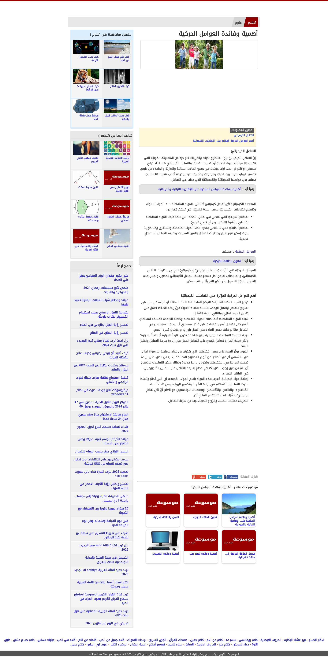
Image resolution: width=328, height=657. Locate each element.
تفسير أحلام (157, 644)
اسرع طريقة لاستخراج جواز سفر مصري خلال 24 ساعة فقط (103, 416)
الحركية (240, 251)
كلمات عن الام (87, 640)
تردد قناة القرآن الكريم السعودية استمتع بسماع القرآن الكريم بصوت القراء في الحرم (101, 598)
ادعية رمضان (138, 644)
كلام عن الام (215, 640)
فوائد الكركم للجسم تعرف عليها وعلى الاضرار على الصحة (103, 441)
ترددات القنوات (136, 640)
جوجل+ (202, 477)
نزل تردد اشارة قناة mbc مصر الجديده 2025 (103, 547)
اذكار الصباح (316, 640)
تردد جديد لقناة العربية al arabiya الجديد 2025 (101, 572)
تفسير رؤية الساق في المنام (109, 333)
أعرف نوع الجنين (97, 644)
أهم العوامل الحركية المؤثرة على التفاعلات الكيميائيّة (223, 141)
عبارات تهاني (45, 640)
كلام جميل (197, 640)
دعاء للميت (175, 644)
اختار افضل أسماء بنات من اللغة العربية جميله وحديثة (102, 584)
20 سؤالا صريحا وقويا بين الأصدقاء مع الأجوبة (103, 510)
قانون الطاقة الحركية (227, 261)
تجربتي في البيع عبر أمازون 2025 (106, 623)
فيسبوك (233, 477)
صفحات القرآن (178, 640)
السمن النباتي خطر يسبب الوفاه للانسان (101, 451)
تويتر (219, 477)
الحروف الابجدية (270, 640)
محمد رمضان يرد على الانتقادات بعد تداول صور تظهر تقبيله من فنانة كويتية (100, 461)
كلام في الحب (66, 640)
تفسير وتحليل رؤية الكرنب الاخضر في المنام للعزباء (104, 486)
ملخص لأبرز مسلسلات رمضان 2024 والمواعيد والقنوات (106, 290)
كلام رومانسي (248, 640)
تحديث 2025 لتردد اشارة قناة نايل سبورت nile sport (101, 474)
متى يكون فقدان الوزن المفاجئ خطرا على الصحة (103, 278)
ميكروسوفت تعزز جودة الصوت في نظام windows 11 (102, 392)
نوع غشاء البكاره (295, 640)
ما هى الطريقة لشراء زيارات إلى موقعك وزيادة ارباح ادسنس (102, 498)
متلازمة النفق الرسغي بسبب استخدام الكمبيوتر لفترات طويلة (103, 314)
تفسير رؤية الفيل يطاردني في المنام (104, 325)
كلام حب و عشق (24, 640)
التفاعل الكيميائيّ (244, 135)
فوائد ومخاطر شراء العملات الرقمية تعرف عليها (101, 302)
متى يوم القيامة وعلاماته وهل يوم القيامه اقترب (105, 523)
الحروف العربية (206, 644)
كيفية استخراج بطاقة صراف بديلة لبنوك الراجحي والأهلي (102, 380)
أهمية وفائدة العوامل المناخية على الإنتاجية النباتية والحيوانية (199, 189)
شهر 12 (231, 640)
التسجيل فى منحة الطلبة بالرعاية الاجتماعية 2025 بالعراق (106, 560)
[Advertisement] (197, 99)
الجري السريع (157, 640)
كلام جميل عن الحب (111, 640)
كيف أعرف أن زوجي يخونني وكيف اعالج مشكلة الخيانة (102, 355)
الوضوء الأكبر (118, 644)
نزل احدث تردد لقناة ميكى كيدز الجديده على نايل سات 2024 (102, 343)
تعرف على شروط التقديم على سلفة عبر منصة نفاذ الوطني (102, 535)
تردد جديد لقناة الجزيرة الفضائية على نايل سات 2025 (101, 613)
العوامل (251, 251)
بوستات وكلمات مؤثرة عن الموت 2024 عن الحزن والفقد (101, 367)
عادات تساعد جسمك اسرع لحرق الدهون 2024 (102, 429)
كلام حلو (224, 644)
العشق (189, 644)
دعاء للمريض (241, 644)
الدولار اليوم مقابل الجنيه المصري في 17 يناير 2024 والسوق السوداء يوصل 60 (101, 404)
